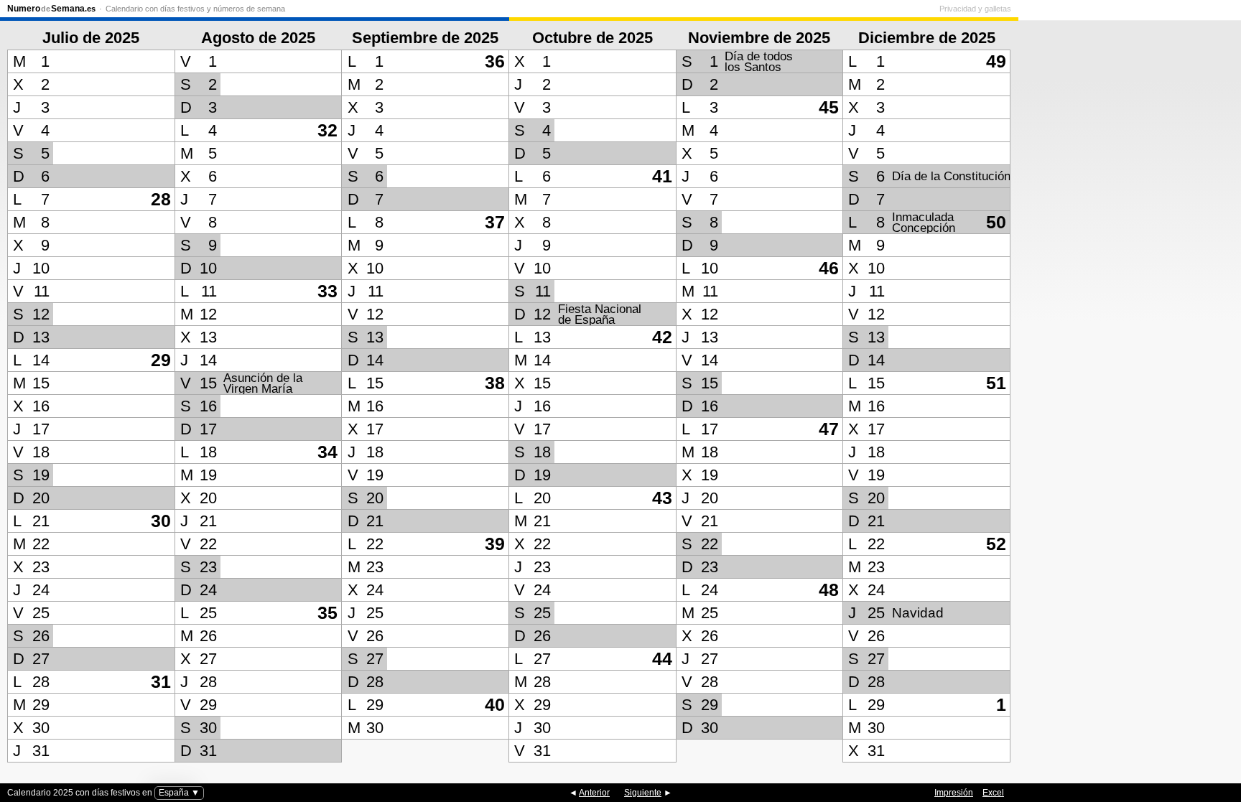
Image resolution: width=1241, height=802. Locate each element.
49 (996, 61)
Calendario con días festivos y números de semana (195, 8)
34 (327, 452)
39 (495, 544)
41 (662, 176)
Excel (993, 793)
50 (996, 222)
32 (327, 130)
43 (662, 498)
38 (495, 383)
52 (996, 544)
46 (829, 268)
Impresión (953, 793)
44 (662, 658)
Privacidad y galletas (975, 8)
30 (161, 521)
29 (161, 360)
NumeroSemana (51, 9)
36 (495, 61)
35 (327, 613)
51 (996, 383)
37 (495, 222)
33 (327, 291)
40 (495, 704)
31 (161, 681)
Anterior (594, 793)
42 (662, 337)
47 (829, 429)
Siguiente (642, 793)
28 (161, 199)
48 (829, 590)
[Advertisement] (1126, 380)
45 (829, 107)
